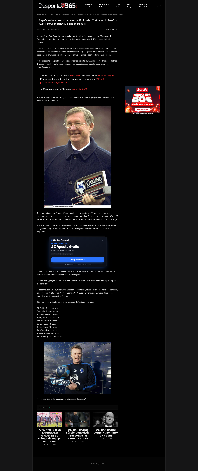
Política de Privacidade (143, 6)
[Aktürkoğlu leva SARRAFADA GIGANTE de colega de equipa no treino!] (49, 419)
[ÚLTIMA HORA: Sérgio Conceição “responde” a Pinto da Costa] (77, 419)
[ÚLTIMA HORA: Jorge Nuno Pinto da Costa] (105, 419)
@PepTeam (75, 75)
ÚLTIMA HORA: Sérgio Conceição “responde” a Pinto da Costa (78, 434)
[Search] (157, 5)
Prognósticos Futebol (104, 6)
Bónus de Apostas (88, 6)
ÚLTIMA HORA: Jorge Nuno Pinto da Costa (106, 432)
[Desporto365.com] (58, 5)
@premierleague (106, 75)
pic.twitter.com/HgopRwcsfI (54, 82)
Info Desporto (130, 6)
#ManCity (101, 79)
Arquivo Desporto (55, 14)
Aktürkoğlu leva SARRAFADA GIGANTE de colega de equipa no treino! (50, 435)
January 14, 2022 (79, 89)
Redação (42, 29)
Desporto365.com (42, 14)
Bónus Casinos (118, 6)
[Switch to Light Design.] (160, 6)
